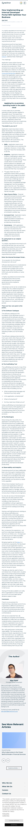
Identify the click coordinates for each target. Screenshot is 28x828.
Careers (5, 790)
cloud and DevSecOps (8, 73)
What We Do (7, 786)
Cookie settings (14, 820)
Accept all (14, 824)
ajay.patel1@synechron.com (9, 711)
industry (4, 56)
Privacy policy (5, 813)
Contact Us (6, 794)
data (18, 542)
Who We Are (7, 783)
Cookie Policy (5, 815)
